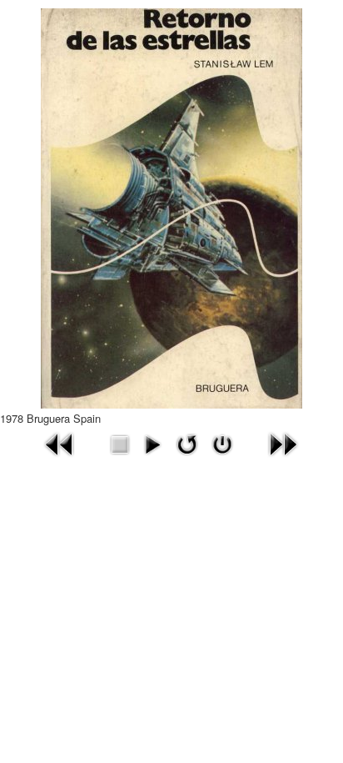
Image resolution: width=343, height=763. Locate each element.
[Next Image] (283, 442)
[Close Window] (223, 442)
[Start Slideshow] (152, 442)
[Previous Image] (60, 442)
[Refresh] (187, 442)
